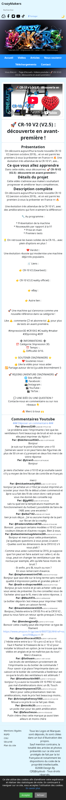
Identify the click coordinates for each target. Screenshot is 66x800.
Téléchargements (25, 64)
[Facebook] (8, 16)
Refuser (41, 795)
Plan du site (10, 745)
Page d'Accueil (25, 72)
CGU (6, 738)
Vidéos (22, 57)
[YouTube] (18, 16)
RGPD (7, 734)
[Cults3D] (4, 16)
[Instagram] (13, 16)
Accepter (26, 795)
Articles (35, 57)
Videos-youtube (41, 72)
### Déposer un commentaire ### (33, 423)
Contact (46, 64)
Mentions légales (12, 730)
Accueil (8, 57)
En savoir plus (33, 788)
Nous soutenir (53, 57)
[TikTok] (23, 16)
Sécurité (8, 741)
